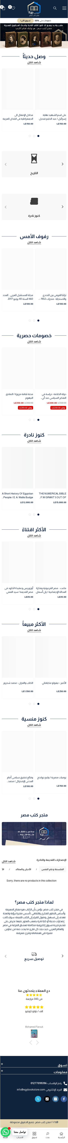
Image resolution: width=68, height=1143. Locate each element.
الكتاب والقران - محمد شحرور (18, 682)
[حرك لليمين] (62, 164)
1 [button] (35, 44)
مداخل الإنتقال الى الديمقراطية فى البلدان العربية (18, 117)
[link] (34, 956)
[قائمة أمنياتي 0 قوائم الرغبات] (13, 8)
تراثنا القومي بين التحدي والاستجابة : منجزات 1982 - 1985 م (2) (53, 297)
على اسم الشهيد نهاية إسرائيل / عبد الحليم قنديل (52, 117)
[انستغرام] (55, 1099)
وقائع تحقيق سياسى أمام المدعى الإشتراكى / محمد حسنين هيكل (20, 779)
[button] (31, 1042)
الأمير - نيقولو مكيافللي (54, 682)
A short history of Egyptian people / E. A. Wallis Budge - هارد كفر (17, 495)
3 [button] (30, 136)
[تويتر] (38, 1099)
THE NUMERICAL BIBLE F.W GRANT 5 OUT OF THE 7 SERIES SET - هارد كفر (51, 495)
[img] (34, 995)
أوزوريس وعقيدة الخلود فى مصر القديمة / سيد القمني (19, 590)
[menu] (64, 8)
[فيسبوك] (64, 1099)
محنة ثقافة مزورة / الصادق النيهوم (19, 396)
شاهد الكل (34, 62)
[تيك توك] (47, 1099)
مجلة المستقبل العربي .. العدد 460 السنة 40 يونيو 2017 (18, 297)
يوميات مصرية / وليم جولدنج (51, 777)
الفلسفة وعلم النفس (52, 869)
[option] (34, 35)
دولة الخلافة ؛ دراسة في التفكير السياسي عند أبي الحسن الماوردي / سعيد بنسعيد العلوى (54, 396)
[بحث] (55, 8)
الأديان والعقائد (23, 869)
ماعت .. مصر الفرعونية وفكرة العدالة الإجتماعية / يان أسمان (51, 590)
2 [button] (33, 44)
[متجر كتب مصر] (34, 833)
